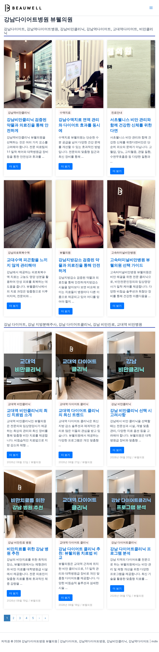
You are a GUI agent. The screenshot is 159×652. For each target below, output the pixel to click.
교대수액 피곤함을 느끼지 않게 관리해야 (27, 262)
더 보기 (13, 166)
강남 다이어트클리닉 (124, 542)
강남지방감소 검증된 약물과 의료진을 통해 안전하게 (79, 265)
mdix (154, 641)
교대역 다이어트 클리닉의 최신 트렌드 (79, 412)
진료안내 (116, 112)
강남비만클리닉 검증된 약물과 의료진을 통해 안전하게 (27, 125)
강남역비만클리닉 (19, 112)
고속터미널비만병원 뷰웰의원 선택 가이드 (130, 262)
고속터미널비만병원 (123, 252)
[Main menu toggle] (151, 8)
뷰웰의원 (65, 252)
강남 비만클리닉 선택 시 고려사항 (131, 412)
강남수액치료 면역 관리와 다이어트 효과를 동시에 (79, 125)
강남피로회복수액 (19, 252)
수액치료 (65, 112)
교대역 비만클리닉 (19, 404)
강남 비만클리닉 (121, 404)
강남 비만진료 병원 (19, 542)
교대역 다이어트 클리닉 (74, 404)
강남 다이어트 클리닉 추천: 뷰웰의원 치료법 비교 (79, 553)
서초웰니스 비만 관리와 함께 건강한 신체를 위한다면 (131, 125)
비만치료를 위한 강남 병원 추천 (27, 551)
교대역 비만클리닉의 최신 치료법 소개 (27, 412)
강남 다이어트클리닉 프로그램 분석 (130, 551)
